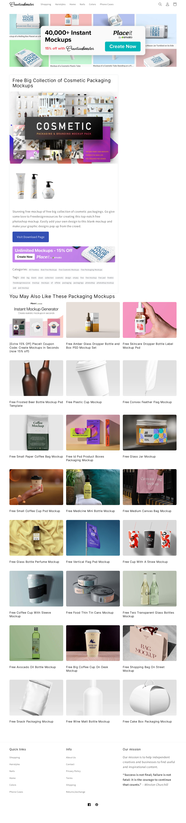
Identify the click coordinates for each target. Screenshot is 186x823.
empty (75, 277)
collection (49, 277)
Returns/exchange (75, 791)
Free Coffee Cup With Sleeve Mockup (30, 614)
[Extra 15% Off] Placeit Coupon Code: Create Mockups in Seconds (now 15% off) (34, 347)
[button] (160, 4)
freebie (110, 277)
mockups (45, 283)
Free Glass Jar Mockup (139, 456)
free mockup (91, 277)
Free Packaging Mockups (91, 269)
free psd (102, 277)
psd (14, 288)
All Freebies (34, 269)
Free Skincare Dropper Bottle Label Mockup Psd (148, 345)
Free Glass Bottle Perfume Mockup (34, 562)
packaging (66, 283)
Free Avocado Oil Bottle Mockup (32, 667)
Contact (70, 764)
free (82, 277)
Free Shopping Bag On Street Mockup (144, 668)
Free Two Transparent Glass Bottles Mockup (148, 614)
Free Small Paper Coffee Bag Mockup (36, 456)
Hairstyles (14, 764)
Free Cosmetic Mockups (69, 269)
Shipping (71, 784)
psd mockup (23, 288)
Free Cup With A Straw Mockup (145, 562)
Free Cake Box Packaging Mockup (147, 721)
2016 (23, 277)
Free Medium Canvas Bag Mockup (147, 511)
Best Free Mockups (49, 269)
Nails (12, 771)
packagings (79, 283)
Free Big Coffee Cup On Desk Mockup (87, 668)
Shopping (14, 757)
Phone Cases (16, 791)
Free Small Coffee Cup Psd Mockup (34, 511)
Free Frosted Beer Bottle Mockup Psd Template (36, 403)
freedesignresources (21, 283)
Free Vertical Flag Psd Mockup (88, 562)
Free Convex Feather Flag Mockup (147, 402)
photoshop (90, 283)
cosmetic (59, 277)
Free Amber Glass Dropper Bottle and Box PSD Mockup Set (93, 345)
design (68, 277)
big (28, 277)
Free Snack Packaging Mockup (31, 721)
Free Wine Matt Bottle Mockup (88, 721)
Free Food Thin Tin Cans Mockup (90, 612)
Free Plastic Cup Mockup (84, 402)
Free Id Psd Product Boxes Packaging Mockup (85, 458)
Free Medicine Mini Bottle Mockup (90, 511)
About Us (71, 757)
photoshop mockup (105, 283)
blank (33, 277)
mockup (35, 283)
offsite (57, 283)
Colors (12, 784)
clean (40, 277)
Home (12, 778)
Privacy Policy (73, 771)
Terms (69, 778)
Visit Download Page (30, 237)
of (52, 283)
